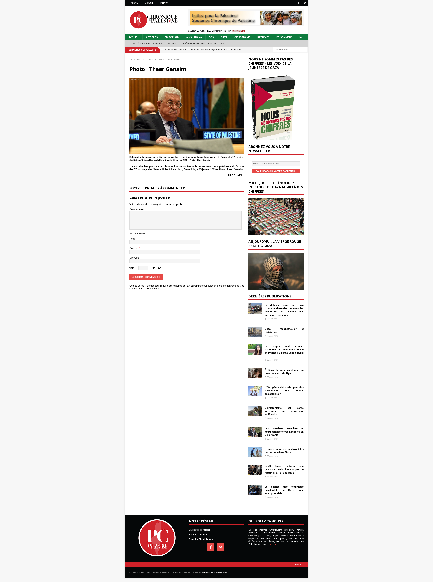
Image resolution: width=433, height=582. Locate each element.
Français (133, 3)
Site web (134, 257)
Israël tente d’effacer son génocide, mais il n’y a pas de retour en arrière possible (284, 469)
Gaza (224, 37)
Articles (152, 37)
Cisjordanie (242, 37)
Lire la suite (273, 544)
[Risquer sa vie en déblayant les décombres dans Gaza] (255, 452)
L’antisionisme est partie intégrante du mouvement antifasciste (284, 411)
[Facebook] (298, 3)
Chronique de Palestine (200, 530)
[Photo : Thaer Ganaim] (186, 152)
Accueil (134, 37)
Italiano (163, 3)
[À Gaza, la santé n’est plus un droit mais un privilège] (255, 373)
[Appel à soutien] (246, 23)
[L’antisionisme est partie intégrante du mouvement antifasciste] (255, 411)
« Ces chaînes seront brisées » (145, 43)
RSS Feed (299, 564)
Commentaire (136, 209)
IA (300, 37)
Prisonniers (284, 37)
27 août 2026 (272, 336)
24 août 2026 (272, 418)
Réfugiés (263, 37)
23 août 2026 (272, 439)
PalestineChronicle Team (215, 572)
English (149, 3)
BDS (211, 37)
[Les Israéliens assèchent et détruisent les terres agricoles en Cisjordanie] (255, 432)
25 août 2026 (272, 398)
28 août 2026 (272, 319)
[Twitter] (305, 3)
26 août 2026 (272, 360)
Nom (132, 238)
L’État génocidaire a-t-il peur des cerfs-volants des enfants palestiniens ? (284, 390)
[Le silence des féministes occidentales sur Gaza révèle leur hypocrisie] (255, 490)
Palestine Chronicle (198, 534)
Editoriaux (172, 37)
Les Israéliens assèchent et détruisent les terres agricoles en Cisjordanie (284, 431)
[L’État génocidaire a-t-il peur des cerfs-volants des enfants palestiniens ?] (255, 391)
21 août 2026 (272, 497)
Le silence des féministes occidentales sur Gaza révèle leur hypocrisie (284, 490)
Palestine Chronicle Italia (201, 539)
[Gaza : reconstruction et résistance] (255, 332)
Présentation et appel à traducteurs (203, 43)
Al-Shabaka (194, 37)
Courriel (134, 248)
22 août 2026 (272, 477)
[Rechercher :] (290, 49)
